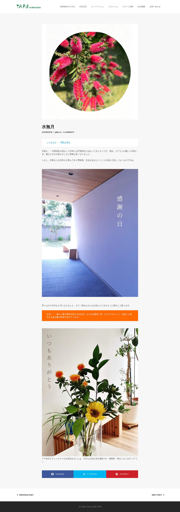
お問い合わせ (154, 6)
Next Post (157, 495)
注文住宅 (83, 6)
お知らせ (58, 132)
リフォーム (113, 6)
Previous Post (26, 495)
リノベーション (97, 6)
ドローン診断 (127, 6)
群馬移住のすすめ (67, 6)
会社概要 (141, 6)
